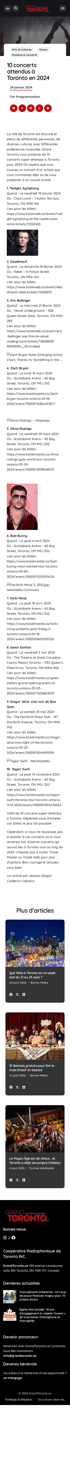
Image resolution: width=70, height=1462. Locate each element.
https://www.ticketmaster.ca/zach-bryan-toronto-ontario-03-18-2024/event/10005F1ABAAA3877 (33, 399)
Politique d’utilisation (18, 1399)
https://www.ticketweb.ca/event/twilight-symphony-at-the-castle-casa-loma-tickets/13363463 (35, 219)
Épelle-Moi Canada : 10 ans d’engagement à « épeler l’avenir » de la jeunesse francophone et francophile (42, 1315)
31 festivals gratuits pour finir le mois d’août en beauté (31, 1068)
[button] (15, 8)
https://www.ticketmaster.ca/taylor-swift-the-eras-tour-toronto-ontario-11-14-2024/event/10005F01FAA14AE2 (34, 800)
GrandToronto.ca (15, 1266)
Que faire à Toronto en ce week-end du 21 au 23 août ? (32, 975)
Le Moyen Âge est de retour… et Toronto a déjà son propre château (34, 1160)
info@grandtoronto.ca (19, 1356)
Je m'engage (12, 1378)
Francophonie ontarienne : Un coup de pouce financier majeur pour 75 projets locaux (42, 1295)
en (7, 8)
